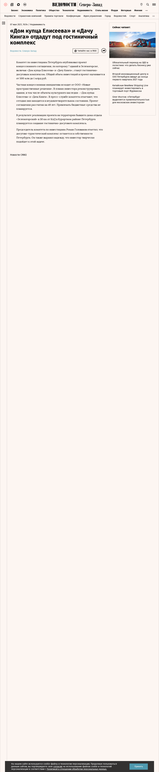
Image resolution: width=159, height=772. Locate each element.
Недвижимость (84, 10)
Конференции (73, 16)
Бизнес (14, 10)
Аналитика (144, 16)
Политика (41, 10)
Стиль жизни (101, 10)
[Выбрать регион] (141, 4)
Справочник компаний (29, 16)
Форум (114, 10)
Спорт (132, 16)
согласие (57, 766)
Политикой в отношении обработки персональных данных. (77, 769)
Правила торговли (53, 16)
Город (108, 16)
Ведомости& (120, 16)
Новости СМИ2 (18, 154)
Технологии (68, 10)
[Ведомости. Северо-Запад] (90, 4)
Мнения (138, 10)
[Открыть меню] (154, 4)
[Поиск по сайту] (147, 4)
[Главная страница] (64, 4)
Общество (54, 10)
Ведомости (9, 16)
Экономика (27, 10)
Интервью (126, 10)
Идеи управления (93, 16)
